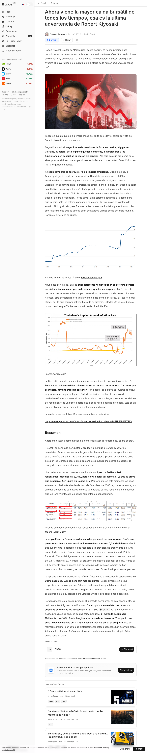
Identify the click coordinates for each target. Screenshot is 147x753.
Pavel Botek (53, 719)
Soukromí (5, 92)
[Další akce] (77, 696)
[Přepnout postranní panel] (34, 376)
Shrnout (53, 40)
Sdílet (68, 40)
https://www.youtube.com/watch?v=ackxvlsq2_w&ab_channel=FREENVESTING (88, 421)
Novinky (5, 95)
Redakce (21, 95)
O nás (13, 95)
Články (54, 3)
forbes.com (59, 373)
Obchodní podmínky (20, 92)
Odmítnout (125, 748)
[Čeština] (23, 4)
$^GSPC (104, 609)
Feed (43, 3)
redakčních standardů (92, 658)
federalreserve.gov (91, 277)
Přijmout (139, 748)
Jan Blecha (52, 742)
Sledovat (128, 649)
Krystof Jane (53, 696)
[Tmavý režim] (29, 4)
